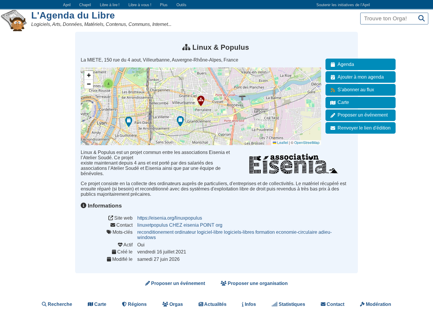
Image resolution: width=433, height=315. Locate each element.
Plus (164, 5)
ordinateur (185, 232)
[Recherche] (421, 18)
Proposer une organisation (257, 283)
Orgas (175, 304)
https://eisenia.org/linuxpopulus (169, 217)
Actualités (215, 304)
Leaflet (282, 142)
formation (265, 232)
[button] (200, 101)
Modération (378, 304)
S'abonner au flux (356, 89)
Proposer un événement (363, 114)
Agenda (346, 64)
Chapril (85, 5)
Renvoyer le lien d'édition (364, 127)
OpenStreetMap (307, 142)
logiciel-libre (210, 232)
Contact (334, 304)
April (67, 5)
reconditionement (155, 232)
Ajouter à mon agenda (361, 76)
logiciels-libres (239, 232)
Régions (137, 304)
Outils (181, 5)
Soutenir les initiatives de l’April (343, 5)
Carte (343, 102)
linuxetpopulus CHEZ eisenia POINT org (179, 225)
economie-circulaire (296, 232)
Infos (250, 304)
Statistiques (291, 304)
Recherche (59, 304)
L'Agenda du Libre (73, 15)
